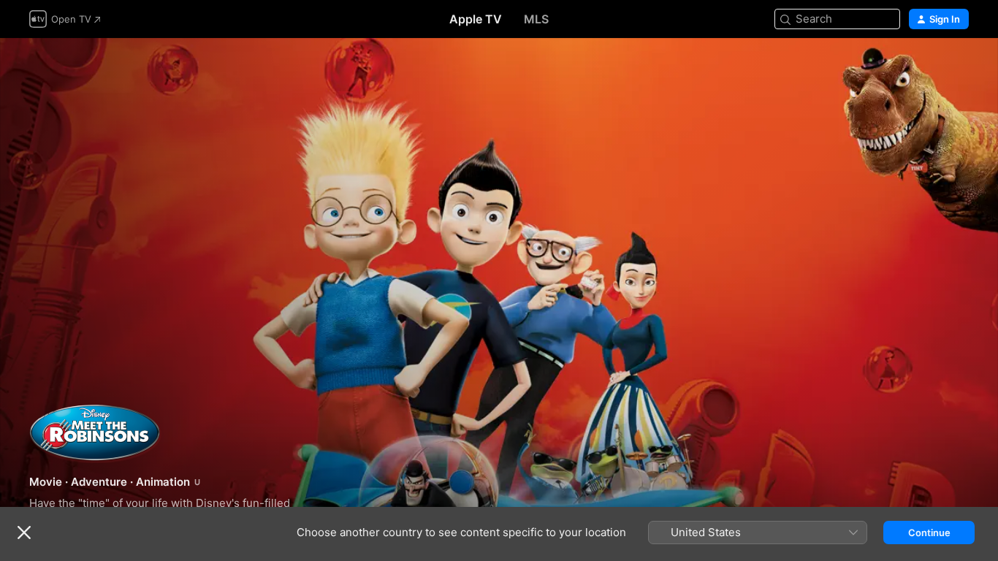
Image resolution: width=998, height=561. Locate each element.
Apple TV (475, 19)
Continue (929, 532)
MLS (536, 19)
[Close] (24, 532)
